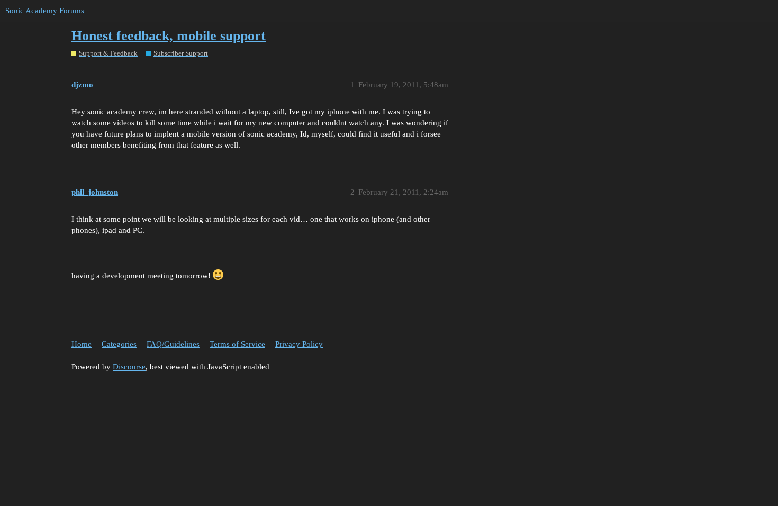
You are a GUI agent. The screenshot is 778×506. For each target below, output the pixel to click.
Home (81, 344)
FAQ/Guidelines (173, 344)
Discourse (129, 367)
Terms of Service (237, 344)
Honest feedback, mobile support (168, 35)
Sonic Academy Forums (44, 10)
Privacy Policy (299, 344)
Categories (119, 344)
